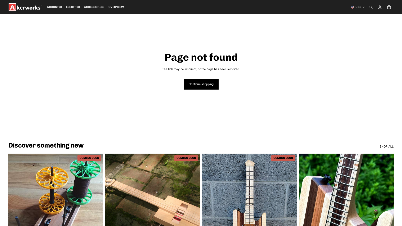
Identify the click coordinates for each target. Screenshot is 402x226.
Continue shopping (201, 84)
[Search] (371, 7)
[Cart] (389, 7)
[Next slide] (96, 212)
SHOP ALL (387, 146)
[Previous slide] (14, 212)
